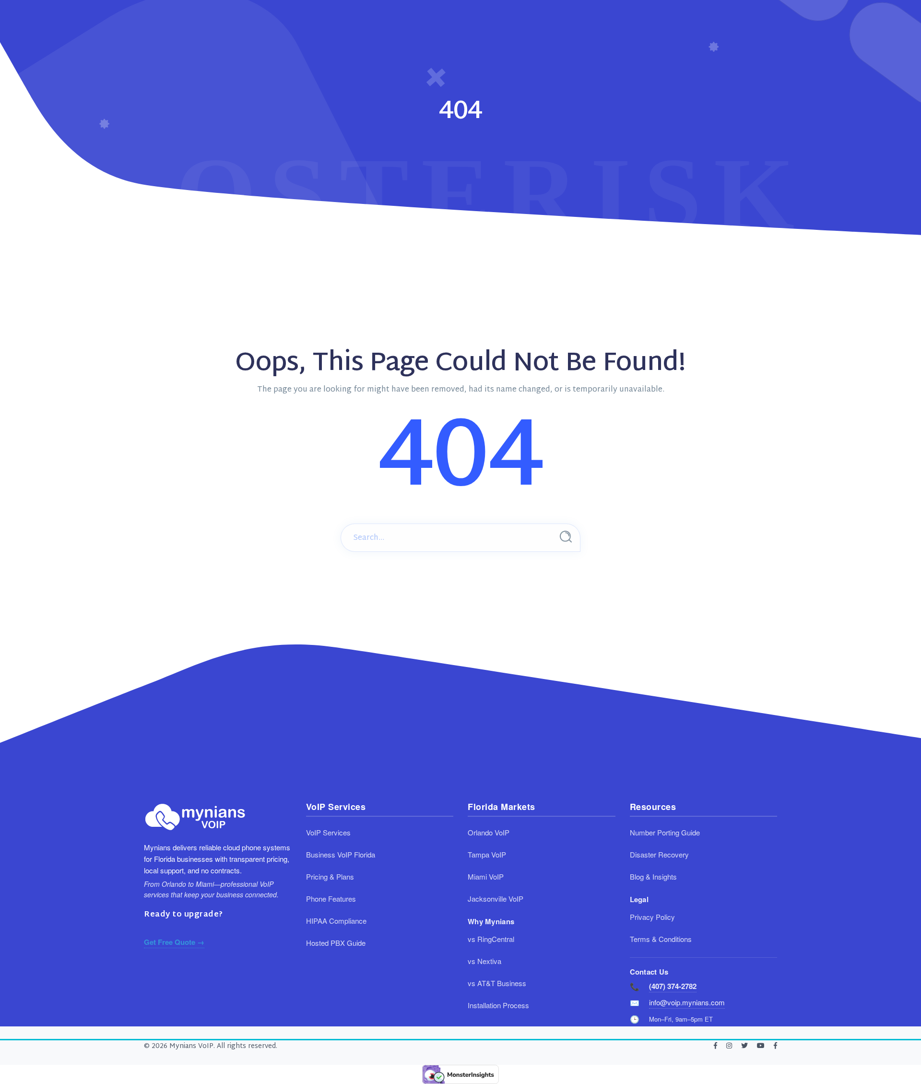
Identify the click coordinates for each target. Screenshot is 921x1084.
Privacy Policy (652, 917)
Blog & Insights (653, 876)
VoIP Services (328, 832)
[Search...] (566, 537)
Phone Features (331, 898)
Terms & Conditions (661, 939)
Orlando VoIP (488, 832)
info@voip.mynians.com (687, 1002)
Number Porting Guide (665, 832)
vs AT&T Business (497, 983)
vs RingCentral (491, 939)
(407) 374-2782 (673, 986)
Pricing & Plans (330, 876)
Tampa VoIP (487, 854)
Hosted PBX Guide (336, 943)
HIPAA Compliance (336, 921)
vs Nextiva (484, 961)
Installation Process (498, 1005)
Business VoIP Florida (340, 854)
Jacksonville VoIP (495, 898)
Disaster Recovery (659, 854)
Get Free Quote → (174, 942)
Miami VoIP (486, 876)
